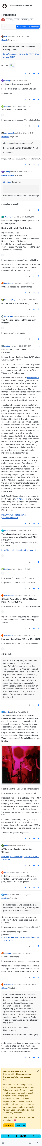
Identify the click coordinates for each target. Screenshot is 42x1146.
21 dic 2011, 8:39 (28, 283)
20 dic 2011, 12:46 (24, 106)
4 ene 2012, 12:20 (29, 595)
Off (3, 20)
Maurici (7, 531)
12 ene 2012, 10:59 (29, 984)
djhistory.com (33, 377)
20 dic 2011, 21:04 (28, 217)
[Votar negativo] (34, 73)
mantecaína (8, 316)
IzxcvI (6, 712)
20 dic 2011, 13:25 (29, 133)
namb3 (6, 895)
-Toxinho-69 (8, 217)
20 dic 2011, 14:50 (25, 172)
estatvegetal (9, 133)
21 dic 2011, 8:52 (30, 300)
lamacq (7, 80)
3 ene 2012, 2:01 (24, 569)
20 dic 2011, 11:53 (22, 36)
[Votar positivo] (26, 73)
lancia (6, 106)
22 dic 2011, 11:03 (28, 316)
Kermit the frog (9, 300)
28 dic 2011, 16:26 (25, 531)
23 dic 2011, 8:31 (25, 346)
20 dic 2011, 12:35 (25, 80)
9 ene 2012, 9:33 (24, 872)
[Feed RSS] (31, 19)
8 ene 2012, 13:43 (23, 846)
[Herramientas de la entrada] (39, 73)
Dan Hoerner (9, 283)
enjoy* (6, 872)
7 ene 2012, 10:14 (24, 712)
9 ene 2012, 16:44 (24, 895)
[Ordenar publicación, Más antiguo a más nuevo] (4, 26)
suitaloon (7, 953)
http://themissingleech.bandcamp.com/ (18, 550)
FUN (5, 36)
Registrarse (8, 1125)
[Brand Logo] (5, 5)
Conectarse (20, 1125)
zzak (6, 846)
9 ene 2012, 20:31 (26, 953)
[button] (3, 1142)
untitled (7, 346)
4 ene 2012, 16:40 (29, 635)
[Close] (37, 1071)
